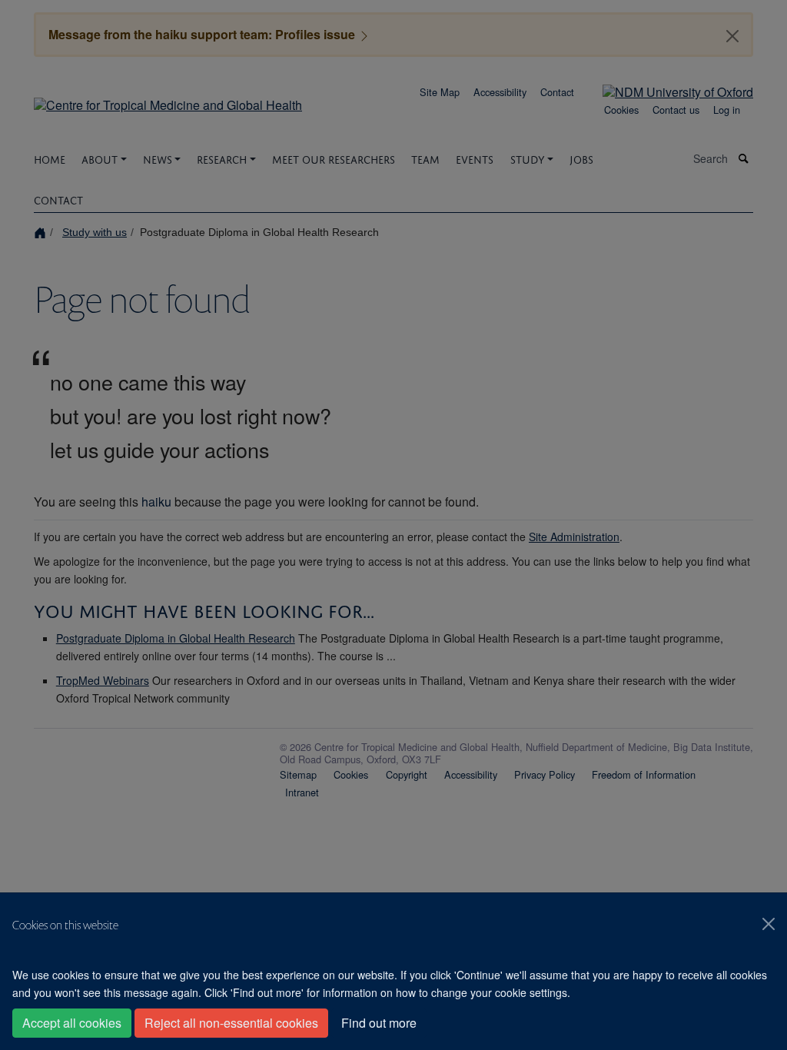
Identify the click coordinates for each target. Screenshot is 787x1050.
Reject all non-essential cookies (231, 1023)
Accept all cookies (71, 1023)
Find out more (379, 1023)
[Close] (768, 924)
